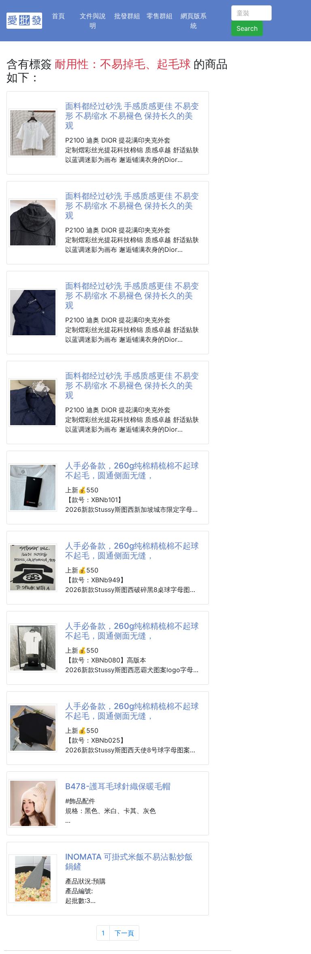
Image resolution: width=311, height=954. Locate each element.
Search (247, 28)
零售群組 (160, 16)
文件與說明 (93, 21)
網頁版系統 (194, 21)
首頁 (63, 15)
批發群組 (127, 16)
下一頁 (124, 933)
